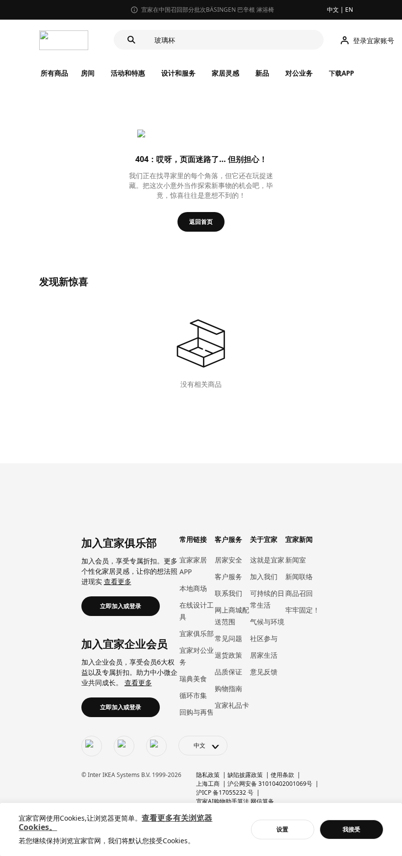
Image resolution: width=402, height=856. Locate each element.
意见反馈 (263, 671)
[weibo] (124, 746)
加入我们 (263, 576)
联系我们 (228, 593)
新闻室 (295, 559)
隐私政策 (208, 775)
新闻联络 (299, 576)
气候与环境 (267, 621)
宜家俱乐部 (196, 633)
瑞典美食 (193, 678)
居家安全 (228, 559)
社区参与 (263, 638)
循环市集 (193, 695)
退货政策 (228, 655)
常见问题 (228, 638)
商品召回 (299, 593)
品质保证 (228, 671)
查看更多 (117, 581)
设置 (282, 829)
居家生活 (263, 655)
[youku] (156, 746)
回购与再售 (196, 712)
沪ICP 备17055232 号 (224, 792)
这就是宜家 (267, 559)
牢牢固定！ (302, 610)
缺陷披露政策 (245, 775)
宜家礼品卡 (232, 705)
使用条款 (282, 775)
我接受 (351, 829)
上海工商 (208, 783)
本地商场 (193, 588)
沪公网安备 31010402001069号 (269, 783)
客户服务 (228, 576)
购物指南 (228, 688)
